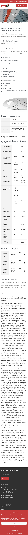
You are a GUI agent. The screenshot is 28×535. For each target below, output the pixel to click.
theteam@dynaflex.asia (22, 1)
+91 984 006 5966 (12, 1)
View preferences (14, 530)
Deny (14, 526)
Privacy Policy (14, 533)
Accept (14, 523)
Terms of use (20, 533)
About (2, 509)
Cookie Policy (8, 533)
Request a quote (21, 5)
